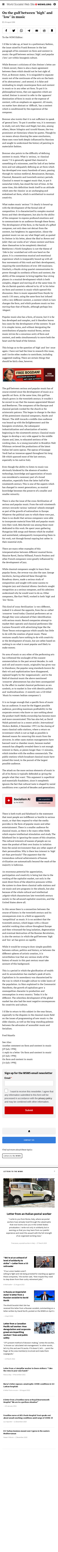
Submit (29, 1110)
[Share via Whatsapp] (21, 30)
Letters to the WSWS (12, 1156)
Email (7, 1078)
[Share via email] (36, 30)
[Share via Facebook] (6, 30)
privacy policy (45, 1098)
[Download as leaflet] (44, 30)
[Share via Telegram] (29, 30)
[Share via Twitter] (14, 30)
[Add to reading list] (52, 30)
